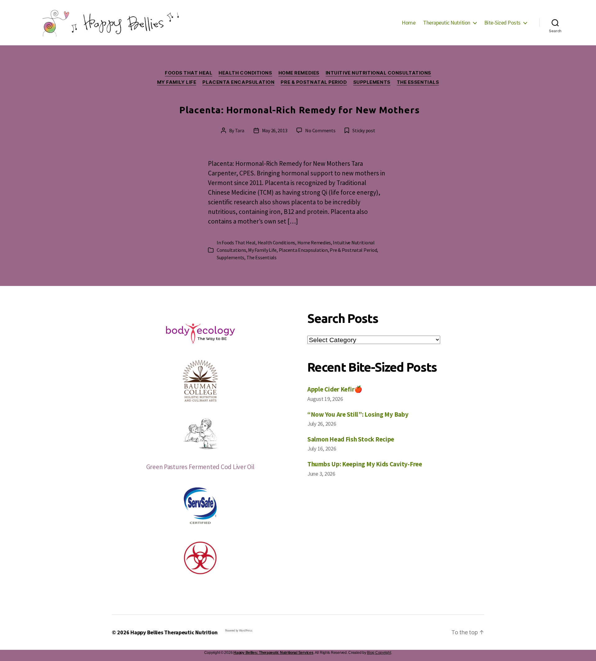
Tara (239, 130)
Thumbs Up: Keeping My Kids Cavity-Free (364, 464)
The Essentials (418, 82)
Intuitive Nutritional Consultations (378, 73)
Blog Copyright (379, 652)
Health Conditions (245, 73)
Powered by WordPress (238, 630)
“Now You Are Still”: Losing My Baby (358, 414)
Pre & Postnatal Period (314, 82)
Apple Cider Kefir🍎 (334, 389)
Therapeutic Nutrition (446, 22)
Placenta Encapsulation (238, 82)
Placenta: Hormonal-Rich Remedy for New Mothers (299, 110)
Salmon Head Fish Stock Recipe (350, 439)
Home (408, 22)
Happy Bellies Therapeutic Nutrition (174, 632)
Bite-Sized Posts (502, 22)
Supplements (372, 82)
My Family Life (176, 82)
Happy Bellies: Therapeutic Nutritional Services (273, 652)
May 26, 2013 (274, 130)
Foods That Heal (188, 73)
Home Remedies (298, 73)
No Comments (320, 130)
